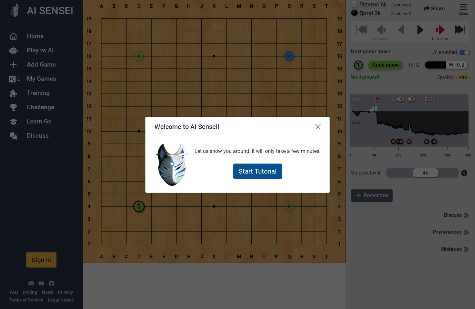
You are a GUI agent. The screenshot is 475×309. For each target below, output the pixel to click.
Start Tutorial (258, 171)
